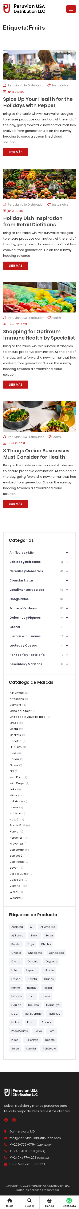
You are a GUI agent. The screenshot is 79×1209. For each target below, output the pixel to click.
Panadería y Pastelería (38, 655)
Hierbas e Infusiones (38, 636)
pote (51, 1031)
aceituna (17, 927)
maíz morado (33, 1013)
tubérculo (49, 1048)
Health (56, 318)
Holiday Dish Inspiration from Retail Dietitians (33, 221)
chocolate (35, 953)
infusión (16, 996)
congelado (56, 953)
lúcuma (33, 1005)
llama (46, 996)
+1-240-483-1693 (27, 1151)
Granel (36, 627)
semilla (31, 1048)
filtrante (49, 970)
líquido (16, 1005)
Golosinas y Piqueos (38, 618)
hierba (48, 987)
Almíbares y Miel (38, 552)
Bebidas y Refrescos (38, 562)
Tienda (49, 1206)
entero (15, 970)
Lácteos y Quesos (38, 645)
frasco (15, 979)
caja (30, 944)
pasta (31, 1022)
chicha (46, 944)
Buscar (29, 1206)
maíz (14, 1013)
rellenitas (32, 1040)
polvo (38, 1031)
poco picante (19, 1031)
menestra (54, 1013)
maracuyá (53, 1005)
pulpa (15, 1040)
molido (15, 1022)
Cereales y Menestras (38, 571)
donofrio (33, 961)
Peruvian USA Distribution (25, 85)
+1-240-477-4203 (29, 1158)
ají (31, 927)
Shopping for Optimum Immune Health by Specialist (39, 334)
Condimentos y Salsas (38, 590)
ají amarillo (47, 927)
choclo (16, 953)
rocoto (50, 1040)
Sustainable (59, 85)
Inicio (9, 1206)
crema (15, 961)
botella (15, 944)
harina (15, 987)
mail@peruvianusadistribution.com (35, 1138)
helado (31, 987)
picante (46, 1022)
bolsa (49, 935)
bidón (34, 935)
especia (31, 970)
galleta (32, 979)
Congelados (36, 599)
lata (32, 996)
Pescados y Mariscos (38, 664)
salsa (15, 1048)
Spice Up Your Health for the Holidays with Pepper (38, 102)
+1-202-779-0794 (30, 1144)
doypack (51, 961)
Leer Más (16, 152)
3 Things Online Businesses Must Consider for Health (36, 453)
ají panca (17, 935)
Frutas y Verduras (38, 608)
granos (49, 979)
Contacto (69, 1206)
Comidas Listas (38, 580)
